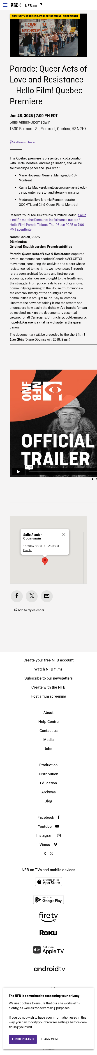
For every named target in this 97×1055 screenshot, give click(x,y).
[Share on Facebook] (17, 596)
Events (27, 550)
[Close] (63, 534)
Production (48, 765)
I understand (23, 1039)
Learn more (50, 1039)
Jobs (48, 749)
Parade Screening (50, 16)
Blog (48, 801)
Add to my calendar (24, 142)
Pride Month (70, 16)
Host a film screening (48, 696)
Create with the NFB (48, 687)
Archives (48, 792)
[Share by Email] (47, 596)
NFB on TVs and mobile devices (48, 870)
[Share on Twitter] (32, 596)
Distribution (48, 774)
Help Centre (48, 722)
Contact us (48, 731)
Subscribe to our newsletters (48, 678)
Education (48, 783)
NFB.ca (31, 6)
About (48, 712)
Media (48, 740)
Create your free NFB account (48, 660)
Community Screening (25, 16)
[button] (45, 561)
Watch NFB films (48, 669)
